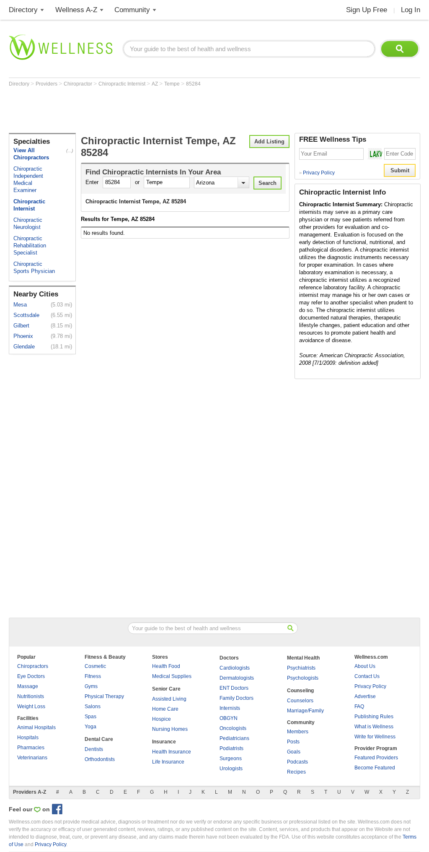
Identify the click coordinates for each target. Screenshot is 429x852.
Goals (293, 752)
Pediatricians (234, 738)
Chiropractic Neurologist (27, 223)
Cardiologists (235, 668)
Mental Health (303, 658)
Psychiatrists (301, 668)
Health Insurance (171, 752)
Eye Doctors (31, 676)
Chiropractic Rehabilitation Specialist (29, 245)
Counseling (300, 691)
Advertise (365, 696)
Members (297, 732)
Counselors (300, 701)
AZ (155, 84)
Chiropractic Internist (122, 84)
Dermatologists (237, 678)
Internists (230, 708)
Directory (23, 10)
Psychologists (302, 678)
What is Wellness (373, 727)
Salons (93, 706)
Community (132, 10)
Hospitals (28, 737)
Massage (27, 686)
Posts (293, 742)
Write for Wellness (374, 737)
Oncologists (233, 728)
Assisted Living (169, 699)
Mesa (20, 304)
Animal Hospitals (36, 727)
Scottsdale (26, 315)
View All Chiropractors (31, 154)
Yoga (90, 727)
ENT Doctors (234, 688)
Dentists (94, 749)
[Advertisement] (161, 110)
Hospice (161, 719)
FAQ (359, 706)
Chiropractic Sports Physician (34, 267)
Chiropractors (32, 666)
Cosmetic (95, 666)
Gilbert (21, 325)
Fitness (93, 676)
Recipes (296, 772)
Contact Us (367, 676)
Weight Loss (31, 706)
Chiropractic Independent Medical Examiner (28, 179)
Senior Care (166, 689)
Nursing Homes (170, 729)
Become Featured (374, 768)
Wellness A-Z (76, 10)
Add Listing (269, 141)
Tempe (172, 84)
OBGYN (229, 718)
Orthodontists (100, 759)
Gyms (91, 686)
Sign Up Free (366, 10)
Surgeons (231, 758)
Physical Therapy (104, 696)
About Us (364, 666)
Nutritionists (30, 696)
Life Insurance (168, 762)
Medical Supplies (171, 676)
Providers (47, 84)
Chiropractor (78, 84)
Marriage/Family (305, 711)
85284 (193, 84)
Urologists (231, 768)
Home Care (165, 709)
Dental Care (99, 739)
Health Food (166, 666)
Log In (410, 10)
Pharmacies (30, 748)
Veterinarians (32, 758)
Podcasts (297, 762)
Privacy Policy (317, 173)
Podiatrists (231, 748)
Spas (90, 717)
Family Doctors (236, 698)
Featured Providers (376, 758)
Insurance (164, 742)
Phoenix (23, 336)
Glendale (24, 346)
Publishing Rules (373, 717)
